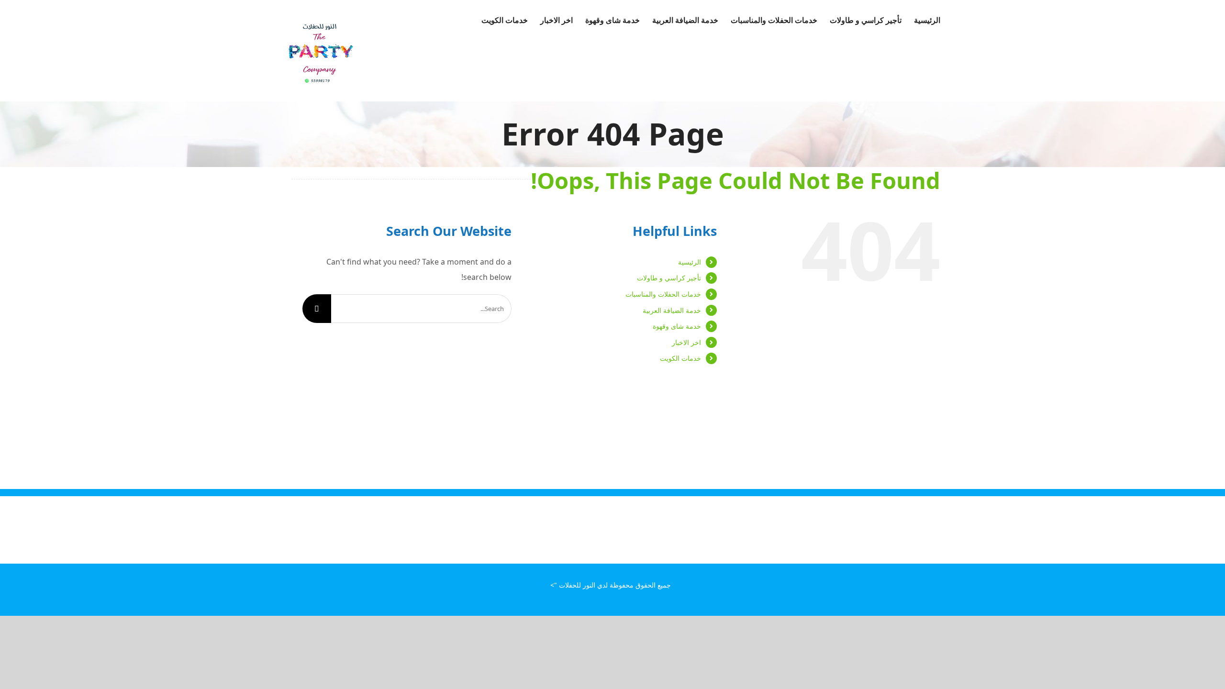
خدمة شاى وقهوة (677, 326)
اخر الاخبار (686, 342)
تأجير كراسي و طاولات (669, 277)
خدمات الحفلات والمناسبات (663, 294)
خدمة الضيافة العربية (672, 310)
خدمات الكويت (680, 358)
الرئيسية (689, 262)
